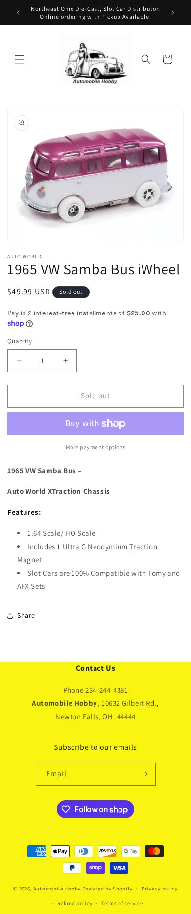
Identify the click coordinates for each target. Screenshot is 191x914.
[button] (19, 59)
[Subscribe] (144, 774)
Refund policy (74, 903)
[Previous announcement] (18, 13)
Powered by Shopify (107, 888)
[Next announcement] (173, 13)
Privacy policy (160, 888)
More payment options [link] (96, 447)
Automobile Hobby (57, 888)
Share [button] (26, 615)
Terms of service (122, 903)
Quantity (19, 341)
